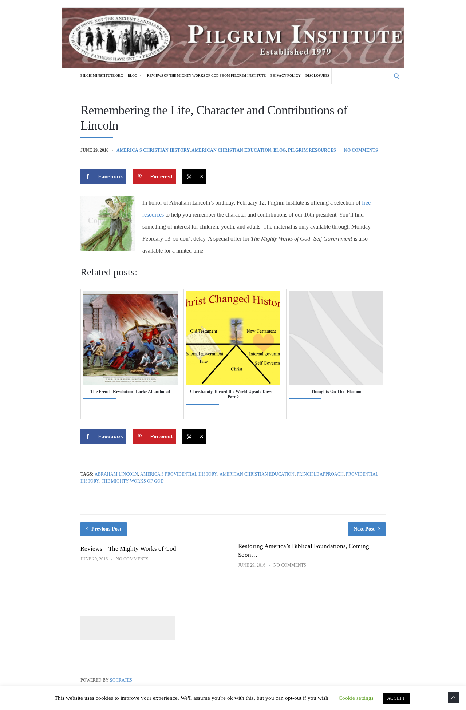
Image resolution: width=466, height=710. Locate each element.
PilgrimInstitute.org (101, 76)
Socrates (121, 680)
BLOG (132, 76)
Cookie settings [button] (356, 698)
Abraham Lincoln (116, 474)
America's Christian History (153, 150)
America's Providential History (178, 474)
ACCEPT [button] (396, 698)
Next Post (364, 529)
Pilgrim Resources (312, 150)
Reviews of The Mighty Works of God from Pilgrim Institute (206, 76)
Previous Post (106, 529)
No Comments (361, 150)
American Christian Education (231, 150)
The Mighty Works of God (133, 481)
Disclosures (317, 76)
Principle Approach (320, 474)
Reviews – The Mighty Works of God (128, 548)
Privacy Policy (285, 76)
